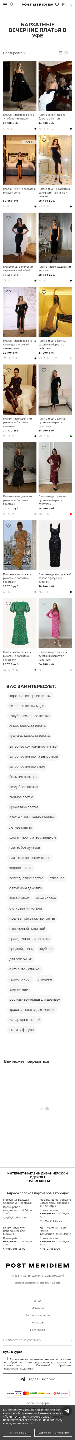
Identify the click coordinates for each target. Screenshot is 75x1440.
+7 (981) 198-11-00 (14, 1248)
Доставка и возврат (37, 1315)
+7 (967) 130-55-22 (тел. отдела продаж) (37, 1275)
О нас (37, 1301)
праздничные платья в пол (29, 939)
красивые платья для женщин (32, 1010)
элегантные (18, 989)
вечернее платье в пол (27, 767)
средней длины (21, 949)
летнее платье (20, 827)
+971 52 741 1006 (50, 1248)
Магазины (37, 1308)
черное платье (20, 868)
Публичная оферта (38, 1403)
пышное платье (21, 797)
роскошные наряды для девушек (34, 999)
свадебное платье (23, 787)
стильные (45, 979)
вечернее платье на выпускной (33, 757)
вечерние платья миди (26, 706)
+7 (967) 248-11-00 (51, 1220)
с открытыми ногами (25, 908)
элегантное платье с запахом (32, 837)
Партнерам (37, 1329)
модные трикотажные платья (32, 918)
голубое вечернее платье (29, 716)
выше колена (19, 898)
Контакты (38, 1322)
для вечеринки (20, 959)
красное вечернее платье (29, 736)
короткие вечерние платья (30, 696)
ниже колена (46, 898)
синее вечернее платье (27, 726)
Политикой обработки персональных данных (37, 1367)
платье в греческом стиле (29, 858)
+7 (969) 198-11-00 (14, 1217)
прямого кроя (20, 979)
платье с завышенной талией (32, 817)
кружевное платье (23, 807)
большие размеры (23, 777)
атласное (57, 878)
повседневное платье (26, 878)
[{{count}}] (63, 4)
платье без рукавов (24, 848)
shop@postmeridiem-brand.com (37, 1282)
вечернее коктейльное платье (32, 746)
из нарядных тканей (24, 1020)
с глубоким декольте (25, 888)
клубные (45, 949)
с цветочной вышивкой (27, 929)
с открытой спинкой (25, 969)
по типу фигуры (21, 1030)
